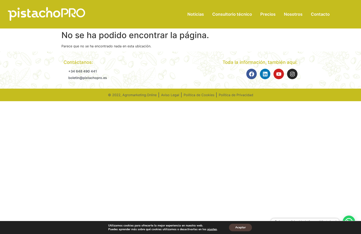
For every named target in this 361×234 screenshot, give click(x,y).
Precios (268, 14)
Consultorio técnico (232, 14)
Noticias (195, 14)
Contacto (320, 14)
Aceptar (240, 227)
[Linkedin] (265, 74)
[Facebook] (251, 74)
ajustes (212, 229)
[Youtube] (278, 74)
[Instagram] (292, 74)
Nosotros (293, 14)
